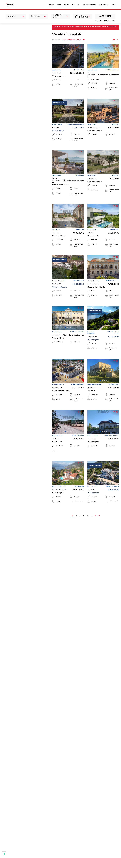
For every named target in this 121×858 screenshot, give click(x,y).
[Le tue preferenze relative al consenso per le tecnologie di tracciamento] (4, 854)
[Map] (24, 440)
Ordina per (56, 39)
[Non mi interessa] (81, 46)
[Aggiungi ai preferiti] (78, 46)
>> (99, 515)
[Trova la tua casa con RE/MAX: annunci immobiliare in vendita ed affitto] (12, 4)
